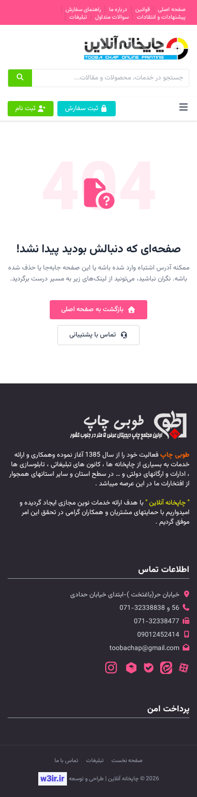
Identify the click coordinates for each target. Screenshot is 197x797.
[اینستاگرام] (111, 668)
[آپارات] (184, 668)
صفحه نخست (126, 760)
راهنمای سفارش (83, 9)
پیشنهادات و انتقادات (161, 17)
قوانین (142, 9)
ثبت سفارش (81, 108)
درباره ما (118, 9)
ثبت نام (25, 108)
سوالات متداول (112, 17)
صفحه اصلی (172, 9)
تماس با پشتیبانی (92, 335)
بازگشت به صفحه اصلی (92, 309)
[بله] (149, 668)
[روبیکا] (131, 668)
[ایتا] (166, 668)
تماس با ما (66, 760)
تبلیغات (78, 17)
